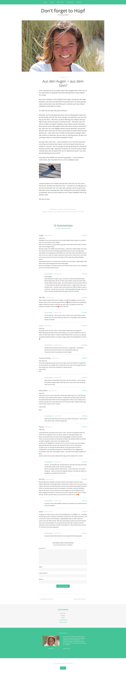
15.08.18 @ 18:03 (52, 390)
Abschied (50, 211)
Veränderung (81, 211)
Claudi (41, 326)
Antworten (84, 235)
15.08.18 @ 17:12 (50, 297)
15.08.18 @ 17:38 (55, 358)
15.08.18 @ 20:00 (49, 479)
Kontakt (78, 2)
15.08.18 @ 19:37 (57, 462)
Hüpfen (63, 615)
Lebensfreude (66, 209)
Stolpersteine (73, 209)
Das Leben (60, 209)
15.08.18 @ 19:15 (49, 427)
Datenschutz (70, 663)
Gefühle (64, 211)
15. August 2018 (63, 77)
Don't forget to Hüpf (63, 10)
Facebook (70, 2)
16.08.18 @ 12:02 (48, 511)
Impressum (64, 663)
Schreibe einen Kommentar (63, 228)
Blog (52, 2)
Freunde (54, 211)
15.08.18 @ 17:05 (57, 274)
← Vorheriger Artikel (46, 599)
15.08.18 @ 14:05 (48, 235)
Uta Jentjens (48, 274)
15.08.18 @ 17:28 (48, 325)
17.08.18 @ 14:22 (57, 500)
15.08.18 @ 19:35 (57, 377)
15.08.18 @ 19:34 (57, 312)
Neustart (69, 211)
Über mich (60, 2)
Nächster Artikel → (80, 599)
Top (63, 668)
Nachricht (42, 548)
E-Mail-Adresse (43, 573)
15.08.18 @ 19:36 (57, 416)
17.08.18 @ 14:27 (57, 533)
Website (41, 579)
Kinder (63, 618)
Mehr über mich (66, 648)
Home (45, 2)
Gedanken (59, 211)
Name (41, 567)
